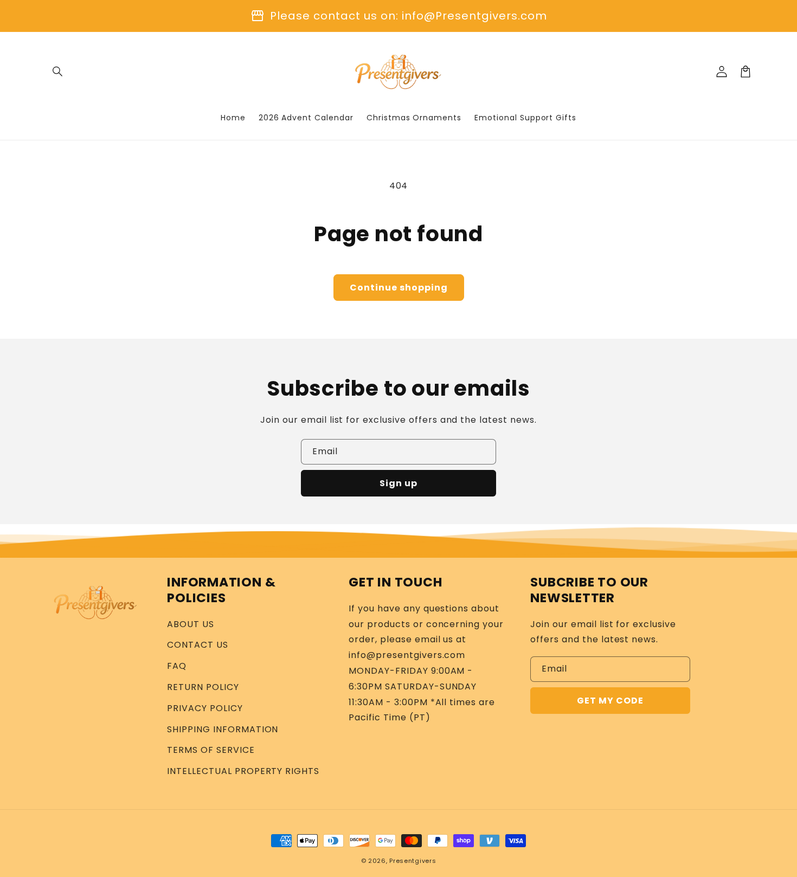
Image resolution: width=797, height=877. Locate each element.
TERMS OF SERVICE (210, 750)
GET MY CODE (610, 700)
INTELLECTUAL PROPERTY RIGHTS (243, 771)
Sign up (398, 483)
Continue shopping (399, 287)
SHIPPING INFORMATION (222, 729)
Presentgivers (412, 860)
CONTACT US (197, 645)
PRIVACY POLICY (204, 708)
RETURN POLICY (203, 687)
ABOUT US (190, 624)
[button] (58, 71)
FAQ (177, 666)
